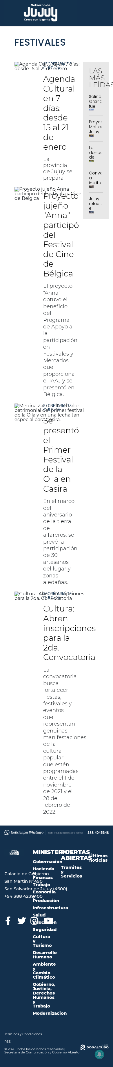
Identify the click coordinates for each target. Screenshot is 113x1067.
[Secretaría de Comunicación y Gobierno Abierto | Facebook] (8, 919)
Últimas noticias (98, 858)
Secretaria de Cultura (57, 66)
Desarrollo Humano (45, 955)
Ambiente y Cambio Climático (44, 970)
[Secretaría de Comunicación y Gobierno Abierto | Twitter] (21, 919)
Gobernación (47, 861)
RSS (7, 1042)
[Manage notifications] (99, 1054)
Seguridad (45, 929)
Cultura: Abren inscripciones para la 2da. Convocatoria (69, 633)
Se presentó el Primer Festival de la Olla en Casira (61, 454)
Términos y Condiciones (23, 1034)
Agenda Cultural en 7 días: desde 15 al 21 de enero (59, 113)
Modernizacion (50, 1013)
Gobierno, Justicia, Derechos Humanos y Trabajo (44, 995)
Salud (39, 915)
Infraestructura (50, 907)
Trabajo (41, 884)
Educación (45, 922)
